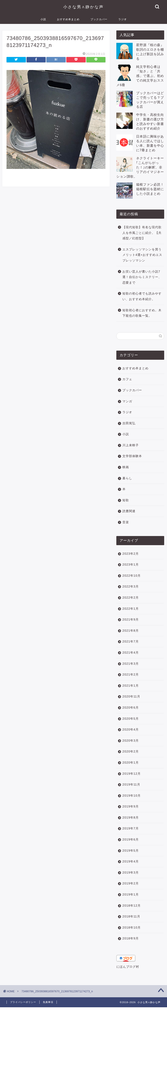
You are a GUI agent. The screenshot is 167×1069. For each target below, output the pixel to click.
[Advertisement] (83, 1037)
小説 (43, 19)
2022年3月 (130, 586)
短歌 (125, 500)
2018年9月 (130, 938)
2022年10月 (131, 575)
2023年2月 (130, 553)
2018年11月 (131, 916)
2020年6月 (130, 707)
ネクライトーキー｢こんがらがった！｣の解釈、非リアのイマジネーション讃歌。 (140, 167)
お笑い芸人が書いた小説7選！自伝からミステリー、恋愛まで (142, 277)
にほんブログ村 (127, 966)
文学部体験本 (132, 456)
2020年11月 (131, 696)
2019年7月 (130, 828)
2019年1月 (130, 894)
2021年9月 (130, 619)
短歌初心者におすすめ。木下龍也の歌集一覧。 (142, 313)
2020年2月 (130, 751)
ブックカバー (98, 19)
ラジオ (122, 19)
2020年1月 (130, 762)
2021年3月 (130, 663)
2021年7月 (130, 641)
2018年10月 (131, 927)
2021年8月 (130, 630)
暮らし (127, 478)
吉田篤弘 (128, 423)
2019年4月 (130, 861)
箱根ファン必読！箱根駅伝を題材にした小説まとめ (150, 189)
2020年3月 (130, 740)
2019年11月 (131, 784)
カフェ (127, 379)
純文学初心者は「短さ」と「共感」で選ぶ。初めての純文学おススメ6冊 (140, 76)
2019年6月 (130, 839)
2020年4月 (130, 729)
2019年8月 (130, 817)
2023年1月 (130, 564)
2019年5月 (130, 850)
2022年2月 (130, 597)
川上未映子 (130, 445)
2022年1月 (130, 608)
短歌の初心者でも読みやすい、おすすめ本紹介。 (142, 296)
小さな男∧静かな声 (83, 6)
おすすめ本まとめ (68, 19)
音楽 (125, 522)
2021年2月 (130, 674)
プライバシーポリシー (23, 1002)
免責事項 (48, 1002)
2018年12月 (131, 905)
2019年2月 (130, 883)
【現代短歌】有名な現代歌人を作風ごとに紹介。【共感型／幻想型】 (142, 233)
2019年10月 (131, 795)
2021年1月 (130, 685)
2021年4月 (130, 652)
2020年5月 (130, 718)
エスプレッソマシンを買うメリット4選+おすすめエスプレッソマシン (142, 255)
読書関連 (128, 511)
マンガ (127, 401)
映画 (125, 467)
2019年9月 (130, 806)
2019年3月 (130, 872)
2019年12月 (131, 773)
